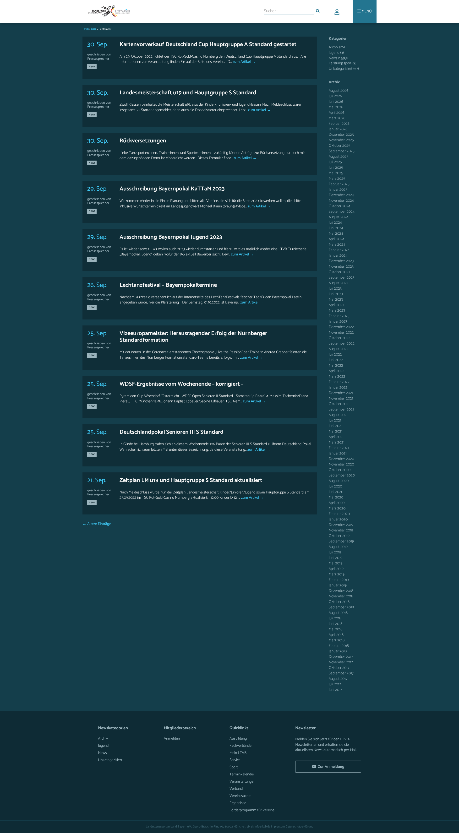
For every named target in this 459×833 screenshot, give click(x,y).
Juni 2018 (335, 624)
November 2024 (341, 200)
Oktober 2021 (339, 404)
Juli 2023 (335, 288)
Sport (234, 767)
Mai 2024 (336, 233)
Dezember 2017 (341, 657)
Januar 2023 (338, 321)
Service (235, 760)
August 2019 (338, 547)
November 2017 (341, 662)
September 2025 (342, 151)
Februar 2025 (339, 184)
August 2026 (338, 90)
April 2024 (336, 239)
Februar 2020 (339, 514)
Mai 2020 (336, 497)
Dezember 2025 (341, 134)
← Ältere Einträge (96, 524)
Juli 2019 (335, 552)
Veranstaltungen (242, 781)
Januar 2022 (338, 387)
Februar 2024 (339, 250)
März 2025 (337, 178)
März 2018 (336, 640)
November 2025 (341, 140)
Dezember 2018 (341, 591)
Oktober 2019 (339, 536)
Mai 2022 (336, 365)
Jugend (334, 52)
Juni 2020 (336, 492)
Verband (236, 788)
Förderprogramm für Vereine (252, 810)
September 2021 (341, 409)
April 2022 (336, 371)
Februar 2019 (339, 580)
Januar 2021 (338, 453)
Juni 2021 (335, 426)
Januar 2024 (338, 255)
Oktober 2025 (339, 145)
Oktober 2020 (339, 470)
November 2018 (341, 596)
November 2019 (341, 530)
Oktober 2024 (339, 206)
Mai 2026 (336, 107)
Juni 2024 (336, 228)
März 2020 (337, 508)
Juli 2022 (335, 354)
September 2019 (341, 541)
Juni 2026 (336, 101)
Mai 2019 (335, 563)
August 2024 (338, 217)
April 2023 (336, 305)
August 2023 (338, 283)
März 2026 (337, 118)
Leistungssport (340, 63)
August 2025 (338, 156)
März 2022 (337, 376)
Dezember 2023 (341, 261)
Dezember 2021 (341, 393)
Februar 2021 (339, 448)
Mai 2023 (336, 299)
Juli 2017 (335, 684)
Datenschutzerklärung (299, 826)
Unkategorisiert (340, 68)
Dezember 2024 (341, 195)
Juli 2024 (335, 222)
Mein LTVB (238, 753)
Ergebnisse (238, 803)
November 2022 (341, 332)
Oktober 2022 (339, 338)
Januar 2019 (338, 585)
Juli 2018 (335, 618)
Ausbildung (238, 738)
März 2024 (337, 244)
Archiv (333, 47)
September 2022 (342, 343)
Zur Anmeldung (330, 766)
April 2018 (336, 635)
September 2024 (342, 211)
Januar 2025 (338, 189)
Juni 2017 (335, 690)
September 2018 (341, 607)
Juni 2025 (336, 167)
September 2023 (341, 277)
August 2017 (338, 679)
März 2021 (336, 442)
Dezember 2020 (341, 459)
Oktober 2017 (339, 668)
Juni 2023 (336, 294)
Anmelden (172, 738)
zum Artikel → (244, 62)
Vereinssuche (240, 796)
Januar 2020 (338, 519)
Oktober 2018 (339, 602)
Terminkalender (242, 774)
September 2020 (342, 475)
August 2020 (339, 481)
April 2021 (336, 437)
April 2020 (336, 503)
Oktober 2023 (339, 272)
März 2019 (336, 574)
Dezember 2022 (341, 327)
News (91, 66)
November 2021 (341, 398)
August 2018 (338, 613)
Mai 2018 (335, 629)
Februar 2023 (339, 316)
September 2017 (341, 673)
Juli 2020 (335, 486)
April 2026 (336, 112)
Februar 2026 (339, 123)
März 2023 (337, 310)
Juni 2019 (335, 558)
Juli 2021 (335, 420)
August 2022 (338, 349)
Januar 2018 (338, 651)
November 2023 (341, 266)
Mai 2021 (335, 431)
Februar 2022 (339, 382)
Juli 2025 (335, 162)
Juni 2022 (336, 360)
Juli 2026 (335, 96)
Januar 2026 (338, 129)
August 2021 (338, 415)
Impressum (278, 826)
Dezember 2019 (341, 525)
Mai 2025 (336, 173)
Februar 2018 (339, 646)
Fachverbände (240, 745)
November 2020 (341, 464)
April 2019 (336, 569)
